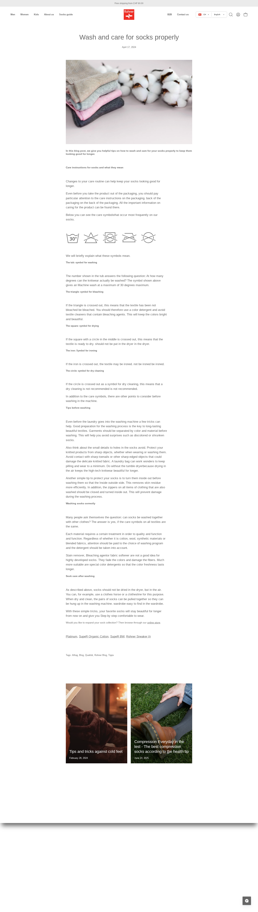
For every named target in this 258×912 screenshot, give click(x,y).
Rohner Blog (100, 655)
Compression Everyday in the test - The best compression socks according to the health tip (161, 746)
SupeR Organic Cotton (93, 636)
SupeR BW (117, 636)
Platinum (71, 636)
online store (153, 622)
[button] (169, 14)
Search (76, 891)
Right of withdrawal (82, 860)
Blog (81, 655)
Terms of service (81, 848)
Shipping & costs (81, 854)
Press (135, 854)
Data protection (80, 866)
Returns (77, 872)
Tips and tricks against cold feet (96, 751)
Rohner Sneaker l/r (138, 636)
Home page (78, 842)
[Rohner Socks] (129, 14)
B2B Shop (138, 878)
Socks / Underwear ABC (145, 866)
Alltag (75, 655)
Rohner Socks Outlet (143, 872)
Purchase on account (83, 878)
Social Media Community (145, 860)
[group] (129, 3)
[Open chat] (247, 901)
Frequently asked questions (87, 884)
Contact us (78, 897)
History (136, 842)
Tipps (111, 655)
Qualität (89, 655)
